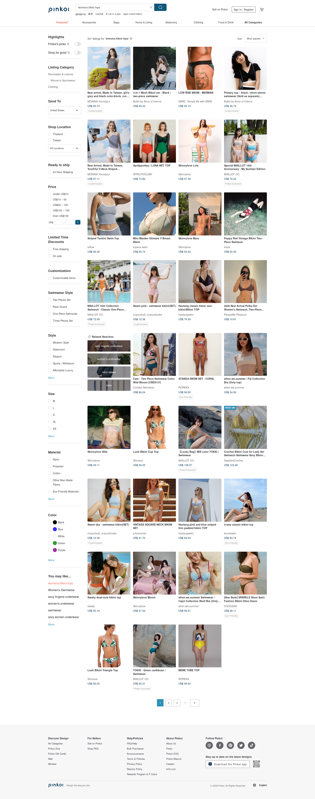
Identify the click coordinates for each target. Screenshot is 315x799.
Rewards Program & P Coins (142, 774)
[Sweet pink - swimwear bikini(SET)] (154, 281)
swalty (91, 606)
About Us (171, 743)
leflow (91, 247)
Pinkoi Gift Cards (57, 753)
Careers (170, 764)
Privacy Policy (134, 764)
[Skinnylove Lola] (199, 141)
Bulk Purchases (135, 748)
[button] (77, 222)
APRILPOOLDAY (142, 174)
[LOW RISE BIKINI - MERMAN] (199, 68)
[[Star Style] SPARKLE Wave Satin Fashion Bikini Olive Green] (245, 573)
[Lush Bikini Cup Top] (154, 427)
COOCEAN (230, 606)
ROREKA (183, 387)
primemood (139, 533)
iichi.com (171, 769)
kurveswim (230, 533)
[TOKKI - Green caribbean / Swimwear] (154, 646)
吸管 (90, 14)
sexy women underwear (63, 617)
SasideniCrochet (233, 460)
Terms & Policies (136, 759)
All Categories (55, 743)
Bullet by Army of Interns (147, 101)
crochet (99, 14)
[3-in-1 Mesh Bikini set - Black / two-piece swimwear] (154, 68)
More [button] (51, 378)
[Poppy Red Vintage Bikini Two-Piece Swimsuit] (245, 213)
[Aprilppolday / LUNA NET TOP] (154, 141)
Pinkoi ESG (172, 753)
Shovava (138, 460)
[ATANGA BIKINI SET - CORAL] (199, 354)
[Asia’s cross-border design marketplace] (58, 9)
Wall (50, 759)
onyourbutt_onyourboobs (147, 314)
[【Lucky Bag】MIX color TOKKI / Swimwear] (199, 427)
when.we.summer (234, 387)
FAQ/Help (132, 743)
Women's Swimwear (61, 590)
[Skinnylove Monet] (154, 573)
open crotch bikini (132, 14)
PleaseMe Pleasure (235, 314)
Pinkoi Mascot (173, 759)
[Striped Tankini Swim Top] (109, 213)
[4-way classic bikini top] (245, 500)
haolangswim (186, 314)
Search (160, 7)
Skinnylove (184, 174)
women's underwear (61, 603)
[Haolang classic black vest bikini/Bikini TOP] (199, 281)
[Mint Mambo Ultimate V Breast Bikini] (154, 213)
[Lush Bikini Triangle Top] (109, 646)
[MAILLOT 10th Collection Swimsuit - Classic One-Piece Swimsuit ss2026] (109, 281)
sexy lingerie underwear (63, 597)
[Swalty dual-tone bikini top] (109, 573)
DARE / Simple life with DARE (195, 101)
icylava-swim (140, 247)
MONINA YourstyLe (99, 101)
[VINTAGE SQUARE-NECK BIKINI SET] (154, 500)
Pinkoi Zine (54, 748)
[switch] (64, 44)
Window (52, 764)
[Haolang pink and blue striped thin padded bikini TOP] (199, 500)
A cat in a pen (113, 14)
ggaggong (80, 14)
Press (169, 748)
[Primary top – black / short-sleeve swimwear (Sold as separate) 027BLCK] (245, 68)
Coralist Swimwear (143, 387)
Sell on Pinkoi (220, 9)
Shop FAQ (93, 748)
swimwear (54, 610)
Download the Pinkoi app (230, 764)
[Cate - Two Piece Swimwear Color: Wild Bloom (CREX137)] (154, 354)
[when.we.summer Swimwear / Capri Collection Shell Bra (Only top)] (199, 573)
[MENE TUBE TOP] (199, 646)
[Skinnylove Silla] (109, 427)
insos (227, 247)
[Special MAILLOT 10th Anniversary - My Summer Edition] (245, 141)
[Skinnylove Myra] (199, 213)
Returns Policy (134, 769)
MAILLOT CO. (232, 174)
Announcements (135, 753)
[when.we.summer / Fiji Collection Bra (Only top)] (245, 354)
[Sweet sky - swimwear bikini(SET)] (109, 500)
